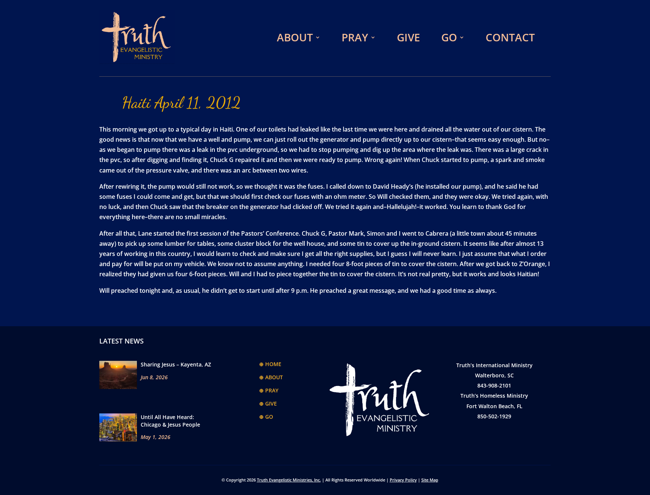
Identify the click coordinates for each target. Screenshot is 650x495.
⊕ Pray (268, 390)
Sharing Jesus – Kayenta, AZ (176, 364)
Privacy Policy (403, 480)
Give (408, 37)
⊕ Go (266, 416)
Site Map (429, 480)
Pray (355, 37)
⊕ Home (270, 364)
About (295, 37)
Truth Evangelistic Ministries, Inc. (289, 480)
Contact (510, 37)
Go (449, 37)
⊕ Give (268, 403)
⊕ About (271, 377)
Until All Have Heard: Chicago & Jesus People (170, 420)
